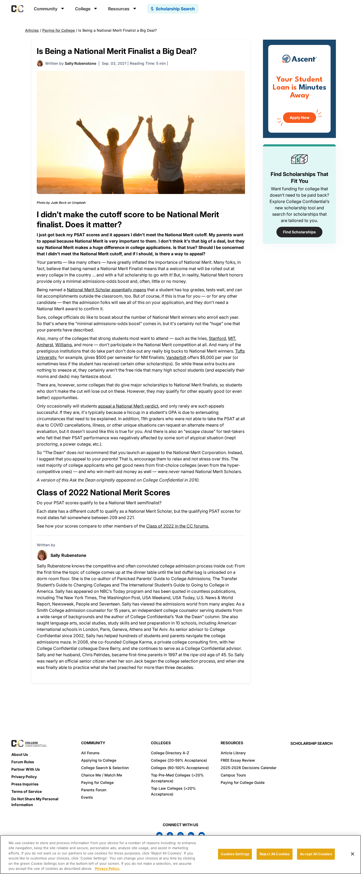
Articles (32, 30)
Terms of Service (26, 791)
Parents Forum (93, 790)
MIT (231, 338)
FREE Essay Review (238, 760)
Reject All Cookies (275, 854)
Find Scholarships (299, 232)
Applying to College (98, 760)
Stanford (217, 338)
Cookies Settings (235, 854)
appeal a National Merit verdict (128, 406)
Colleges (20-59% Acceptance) (179, 760)
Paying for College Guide (243, 782)
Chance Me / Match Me (101, 775)
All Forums (90, 753)
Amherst (45, 344)
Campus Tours (233, 775)
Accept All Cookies (316, 854)
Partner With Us (25, 769)
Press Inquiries (25, 784)
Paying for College (58, 30)
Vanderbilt (176, 357)
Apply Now (299, 117)
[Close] (352, 854)
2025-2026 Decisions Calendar (248, 767)
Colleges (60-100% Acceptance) (180, 767)
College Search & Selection (105, 767)
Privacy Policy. (107, 868)
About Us (19, 754)
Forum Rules (22, 762)
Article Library (233, 753)
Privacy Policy (24, 776)
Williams (63, 344)
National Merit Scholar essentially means (106, 289)
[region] (180, 854)
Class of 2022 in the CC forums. (177, 526)
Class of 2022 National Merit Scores (103, 492)
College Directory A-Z (170, 753)
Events (87, 797)
